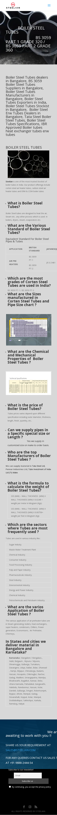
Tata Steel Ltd (38, 466)
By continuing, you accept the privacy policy (31, 787)
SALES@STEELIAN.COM (21, 750)
